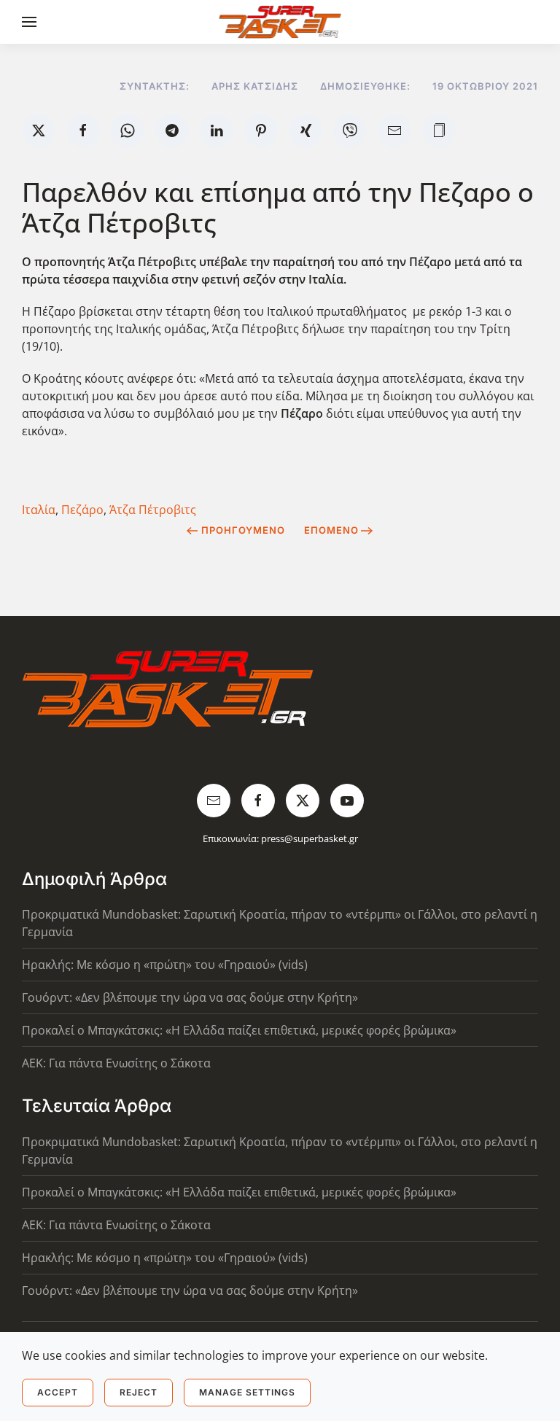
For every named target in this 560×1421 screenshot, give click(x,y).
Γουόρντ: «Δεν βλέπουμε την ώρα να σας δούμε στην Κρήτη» (190, 997)
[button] (29, 22)
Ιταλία (38, 510)
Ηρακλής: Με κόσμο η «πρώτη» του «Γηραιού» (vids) (165, 965)
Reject (139, 1392)
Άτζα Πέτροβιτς (152, 510)
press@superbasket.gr (309, 838)
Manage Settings (247, 1392)
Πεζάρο (82, 510)
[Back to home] (280, 22)
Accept (57, 1392)
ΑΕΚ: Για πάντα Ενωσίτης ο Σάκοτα (116, 1063)
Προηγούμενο (243, 530)
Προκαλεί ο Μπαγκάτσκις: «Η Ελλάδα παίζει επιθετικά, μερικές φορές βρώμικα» (239, 1030)
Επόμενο (331, 530)
